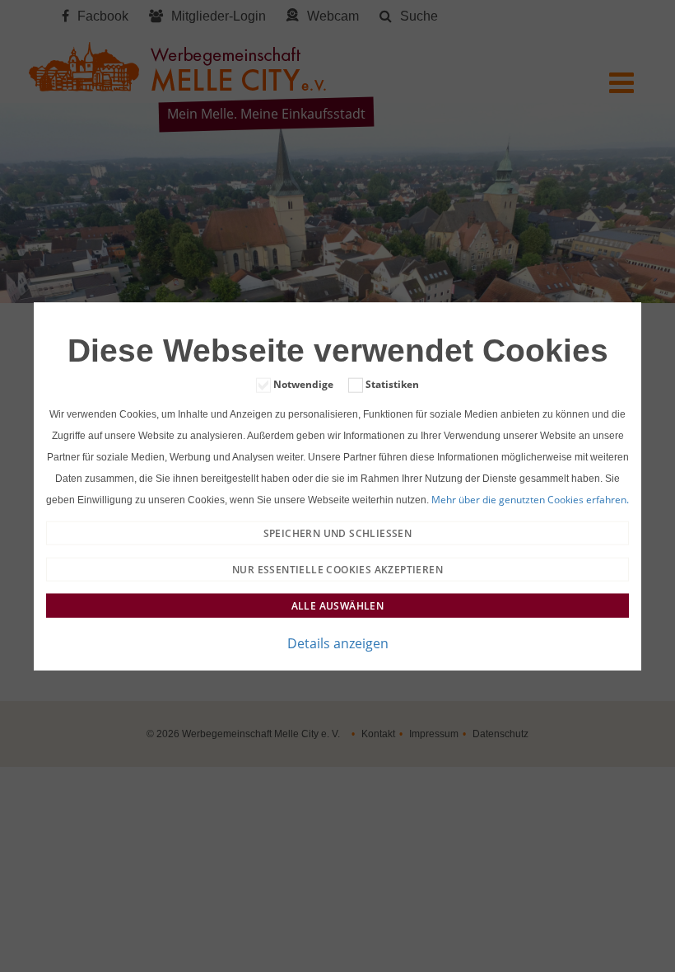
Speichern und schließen (337, 533)
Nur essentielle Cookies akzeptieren (337, 570)
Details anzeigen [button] (338, 642)
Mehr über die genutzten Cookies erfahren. (530, 500)
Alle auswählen (337, 606)
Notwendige (303, 384)
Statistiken (392, 384)
